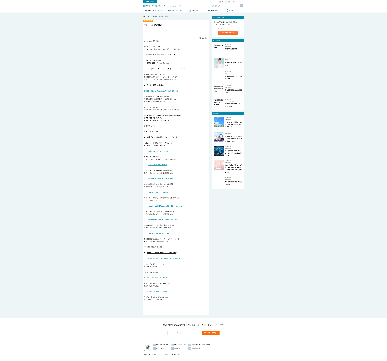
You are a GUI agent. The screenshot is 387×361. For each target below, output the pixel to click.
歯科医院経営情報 (195, 348)
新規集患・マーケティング (154, 10)
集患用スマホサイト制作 (180, 344)
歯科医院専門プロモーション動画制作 (200, 344)
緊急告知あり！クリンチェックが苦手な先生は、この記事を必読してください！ (233, 139)
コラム (226, 73)
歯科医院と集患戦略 (231, 49)
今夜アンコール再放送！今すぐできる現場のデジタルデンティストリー (233, 124)
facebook (213, 5)
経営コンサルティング (179, 348)
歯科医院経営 (215, 10)
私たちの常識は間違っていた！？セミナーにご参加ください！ (233, 153)
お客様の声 (220, 2)
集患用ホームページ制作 (162, 344)
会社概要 (227, 2)
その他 (231, 10)
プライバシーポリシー (237, 2)
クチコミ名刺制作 (160, 348)
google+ (216, 5)
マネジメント (195, 10)
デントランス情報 (148, 20)
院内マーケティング (176, 10)
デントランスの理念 (153, 25)
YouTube (219, 5)
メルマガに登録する (228, 32)
